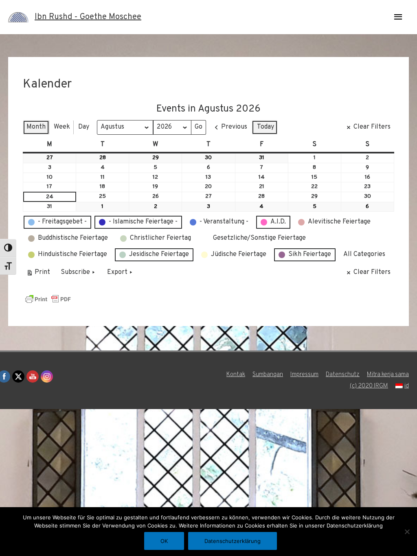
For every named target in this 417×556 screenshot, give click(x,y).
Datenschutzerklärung (232, 541)
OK (164, 541)
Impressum (304, 375)
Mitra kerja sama (388, 375)
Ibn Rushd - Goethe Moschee (88, 17)
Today (265, 127)
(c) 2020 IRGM (369, 386)
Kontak (235, 375)
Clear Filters (372, 127)
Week (62, 127)
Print (38, 274)
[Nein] (407, 532)
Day (83, 127)
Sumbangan (267, 375)
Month (36, 127)
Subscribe (75, 272)
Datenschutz (343, 375)
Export (117, 272)
